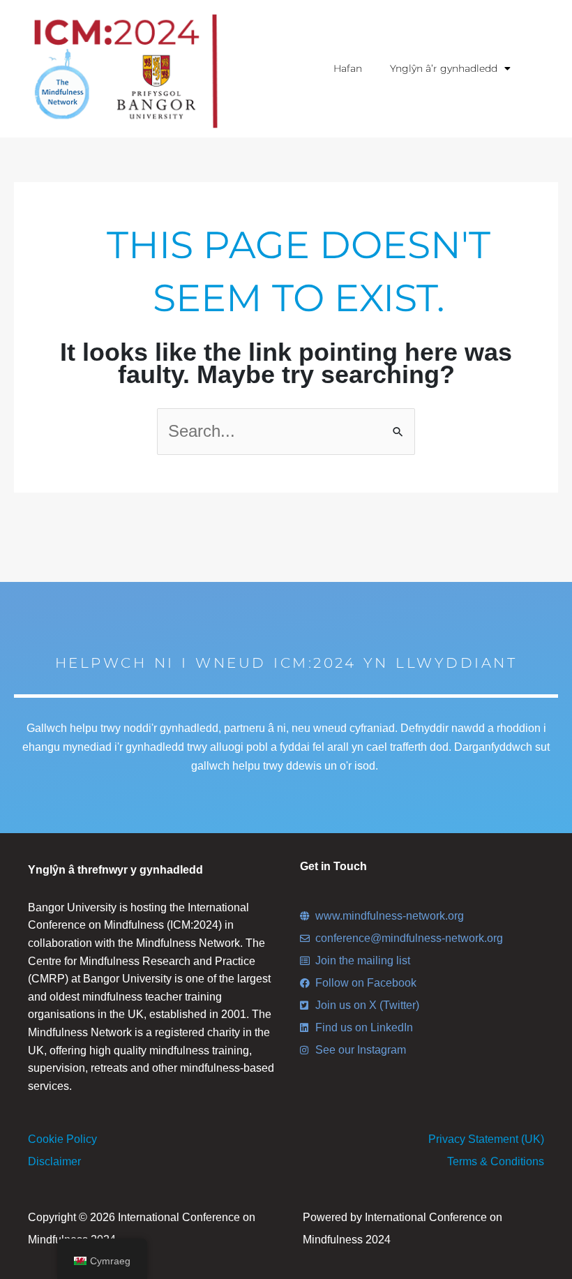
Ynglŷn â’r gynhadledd (443, 68)
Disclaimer (54, 1161)
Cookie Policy (62, 1139)
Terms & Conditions (495, 1161)
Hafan (347, 68)
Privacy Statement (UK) (486, 1139)
